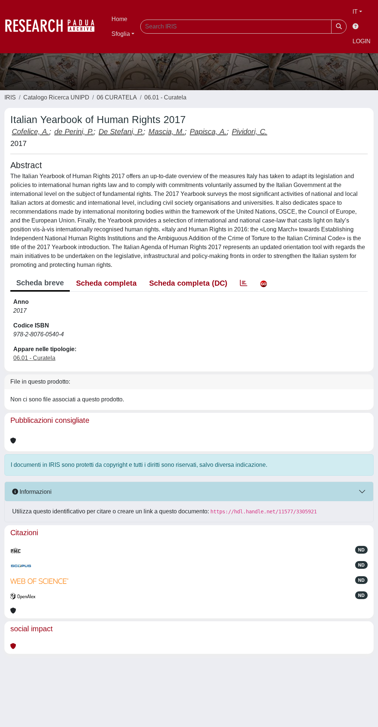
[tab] (244, 283)
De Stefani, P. (121, 132)
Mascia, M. (166, 132)
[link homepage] (53, 26)
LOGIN (362, 41)
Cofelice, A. (30, 132)
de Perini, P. (73, 132)
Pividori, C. (249, 132)
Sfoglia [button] (120, 34)
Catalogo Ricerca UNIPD (56, 97)
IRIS (10, 97)
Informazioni (35, 492)
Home (119, 19)
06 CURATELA (117, 97)
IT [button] (355, 12)
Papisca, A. (208, 132)
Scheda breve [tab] (40, 283)
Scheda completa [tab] (106, 283)
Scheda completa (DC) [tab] (188, 283)
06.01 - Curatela (165, 97)
